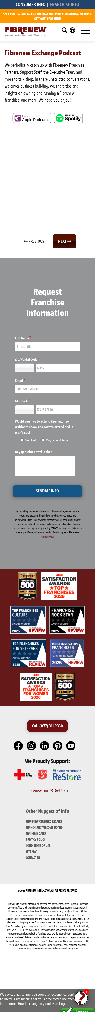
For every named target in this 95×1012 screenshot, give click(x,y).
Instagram (31, 746)
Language (72, 30)
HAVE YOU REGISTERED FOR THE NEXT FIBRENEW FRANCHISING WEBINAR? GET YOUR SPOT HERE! (47, 16)
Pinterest (58, 746)
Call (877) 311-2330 (47, 726)
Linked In (45, 746)
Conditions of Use (38, 846)
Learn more (8, 1003)
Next (62, 241)
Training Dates (36, 834)
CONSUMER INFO (30, 4)
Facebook (18, 746)
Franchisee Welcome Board (44, 828)
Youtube (71, 746)
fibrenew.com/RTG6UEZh (47, 790)
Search (64, 30)
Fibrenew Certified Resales (44, 821)
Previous (36, 241)
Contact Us (33, 858)
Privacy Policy (47, 536)
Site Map (31, 852)
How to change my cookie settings (42, 1003)
